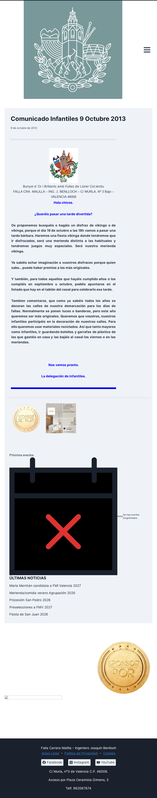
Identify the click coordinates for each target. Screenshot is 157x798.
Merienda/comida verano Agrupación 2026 (42, 593)
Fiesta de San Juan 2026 (28, 614)
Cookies (109, 753)
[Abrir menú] (146, 50)
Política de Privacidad (81, 753)
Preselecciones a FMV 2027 (30, 607)
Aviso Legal (50, 753)
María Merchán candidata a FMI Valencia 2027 (45, 586)
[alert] (78, 516)
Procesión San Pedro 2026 (30, 600)
